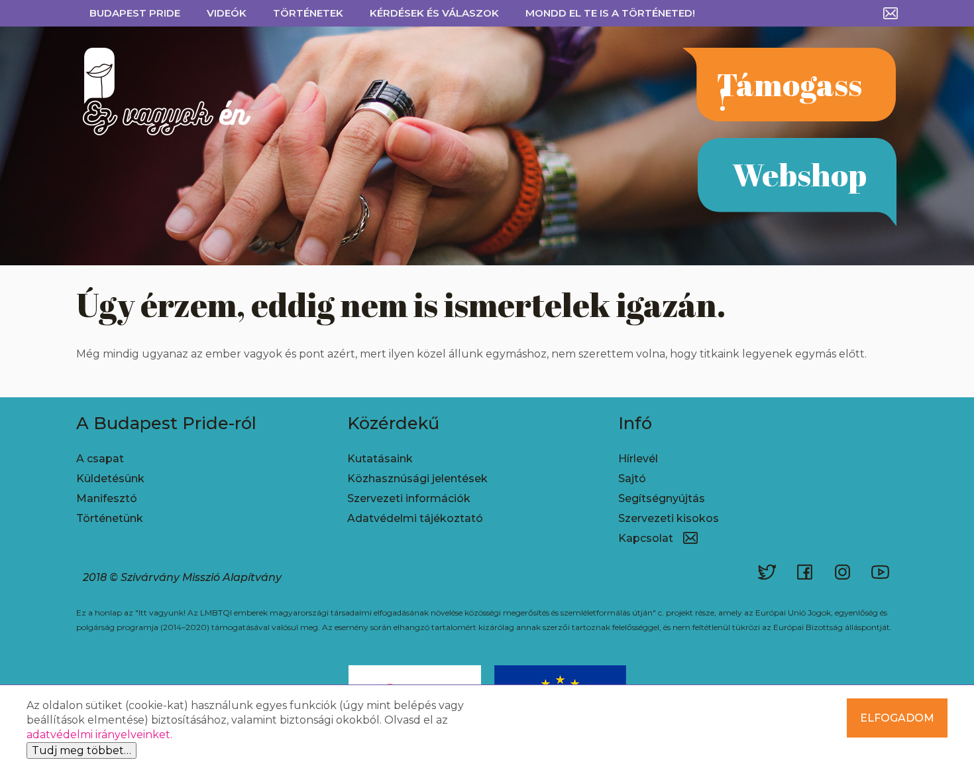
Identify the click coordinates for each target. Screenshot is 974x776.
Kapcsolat (645, 538)
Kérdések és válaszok (434, 13)
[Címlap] (156, 91)
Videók (226, 13)
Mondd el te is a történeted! (610, 13)
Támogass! (789, 91)
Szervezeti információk (408, 498)
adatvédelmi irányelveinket (98, 734)
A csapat (100, 458)
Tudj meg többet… (81, 750)
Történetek (308, 13)
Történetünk (109, 518)
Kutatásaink (380, 458)
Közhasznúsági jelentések (417, 478)
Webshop (799, 174)
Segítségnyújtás (661, 498)
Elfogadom (897, 718)
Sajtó (632, 478)
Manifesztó (106, 498)
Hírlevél (638, 458)
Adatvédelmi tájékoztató (415, 518)
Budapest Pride (134, 13)
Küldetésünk (110, 478)
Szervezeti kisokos (668, 518)
